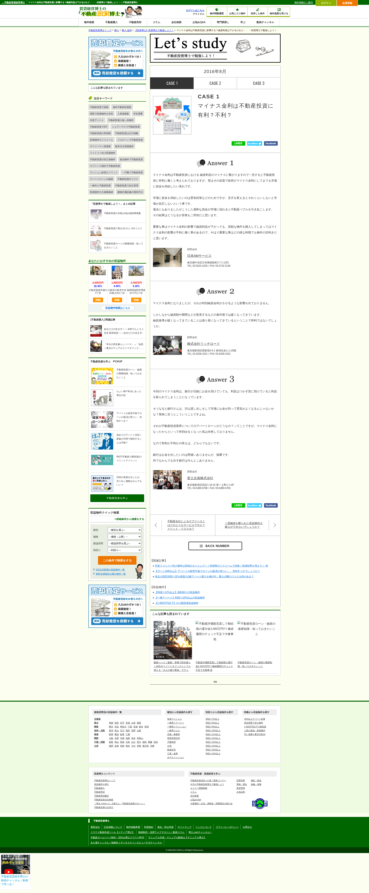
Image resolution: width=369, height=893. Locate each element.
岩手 (122, 723)
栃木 (141, 726)
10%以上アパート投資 (254, 719)
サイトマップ (184, 827)
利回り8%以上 (212, 723)
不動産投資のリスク (127, 179)
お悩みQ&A (199, 22)
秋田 (117, 723)
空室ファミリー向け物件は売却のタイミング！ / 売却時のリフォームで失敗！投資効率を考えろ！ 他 (211, 565)
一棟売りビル (173, 730)
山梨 (139, 730)
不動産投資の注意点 (103, 807)
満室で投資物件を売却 (101, 113)
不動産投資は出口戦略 (126, 133)
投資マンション (174, 719)
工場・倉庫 (172, 753)
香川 (139, 742)
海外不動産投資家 (122, 107)
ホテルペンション (175, 757)
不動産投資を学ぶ (117, 498)
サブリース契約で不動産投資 (105, 166)
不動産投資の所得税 (100, 133)
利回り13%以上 (213, 742)
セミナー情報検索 (198, 788)
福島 (139, 723)
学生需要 (138, 113)
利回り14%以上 (213, 746)
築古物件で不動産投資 (131, 159)
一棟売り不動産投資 (100, 185)
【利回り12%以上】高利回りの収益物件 (177, 592)
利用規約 (148, 827)
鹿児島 (145, 746)
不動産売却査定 (101, 796)
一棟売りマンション (176, 726)
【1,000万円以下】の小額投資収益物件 (177, 603)
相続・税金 (256, 780)
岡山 (117, 742)
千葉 (130, 726)
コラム (156, 22)
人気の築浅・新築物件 (254, 730)
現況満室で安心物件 (253, 723)
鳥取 (111, 742)
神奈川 (123, 726)
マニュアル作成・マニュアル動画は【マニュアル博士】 (177, 837)
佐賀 (117, 746)
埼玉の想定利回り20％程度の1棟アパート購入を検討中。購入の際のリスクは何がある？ (204, 576)
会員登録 (347, 3)
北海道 (97, 719)
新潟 (111, 730)
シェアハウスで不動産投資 (126, 126)
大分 (133, 746)
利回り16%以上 (213, 753)
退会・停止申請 (165, 827)
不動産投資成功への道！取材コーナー (208, 780)
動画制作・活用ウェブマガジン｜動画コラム (161, 832)
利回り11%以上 (213, 734)
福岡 (111, 746)
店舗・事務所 (173, 734)
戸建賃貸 (171, 742)
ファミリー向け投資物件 (102, 153)
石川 (122, 730)
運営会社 (95, 827)
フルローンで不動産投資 (130, 140)
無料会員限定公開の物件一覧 (111, 574)
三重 (128, 734)
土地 (169, 746)
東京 (111, 726)
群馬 (147, 726)
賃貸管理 (240, 788)
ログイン (326, 3)
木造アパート (97, 120)
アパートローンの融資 (101, 179)
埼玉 (117, 726)
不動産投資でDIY (99, 126)
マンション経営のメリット (104, 172)
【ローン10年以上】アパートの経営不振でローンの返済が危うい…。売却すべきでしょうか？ (207, 571)
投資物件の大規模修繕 (101, 192)
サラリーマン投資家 (100, 146)
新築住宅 (171, 750)
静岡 (111, 734)
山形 (133, 723)
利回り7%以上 (212, 719)
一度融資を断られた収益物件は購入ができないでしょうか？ (244, 525)
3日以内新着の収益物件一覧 (110, 569)
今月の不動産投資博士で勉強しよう (207, 784)
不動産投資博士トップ (104, 780)
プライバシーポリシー (227, 827)
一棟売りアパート (175, 723)
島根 (122, 742)
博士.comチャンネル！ (200, 832)
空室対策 (240, 780)
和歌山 (140, 738)
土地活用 (240, 792)
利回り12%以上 (213, 738)
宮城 (128, 723)
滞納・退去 (241, 784)
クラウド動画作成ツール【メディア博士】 (112, 832)
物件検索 (89, 22)
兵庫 (117, 738)
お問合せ (247, 827)
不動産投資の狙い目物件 (121, 120)
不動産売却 (135, 22)
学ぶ (242, 22)
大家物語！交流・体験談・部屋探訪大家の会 (211, 803)
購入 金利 (127, 30)
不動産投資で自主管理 (126, 185)
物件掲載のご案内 (303, 2)
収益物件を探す (101, 784)
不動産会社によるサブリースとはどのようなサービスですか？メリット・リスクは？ (186, 525)
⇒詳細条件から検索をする (129, 519)
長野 (133, 730)
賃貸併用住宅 (173, 738)
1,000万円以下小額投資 (255, 726)
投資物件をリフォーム (101, 140)
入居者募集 (123, 113)
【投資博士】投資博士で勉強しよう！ (154, 30)
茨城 (135, 726)
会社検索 (176, 22)
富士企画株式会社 (200, 478)
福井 (128, 730)
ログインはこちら (195, 10)
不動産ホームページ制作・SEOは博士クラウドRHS (117, 837)
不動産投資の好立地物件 (102, 159)
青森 (111, 723)
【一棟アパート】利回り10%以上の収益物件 (180, 597)
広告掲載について (113, 827)
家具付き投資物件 (124, 146)
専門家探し (223, 22)
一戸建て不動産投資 (132, 172)
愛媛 (150, 742)
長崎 (122, 746)
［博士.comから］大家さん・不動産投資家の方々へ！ (119, 803)
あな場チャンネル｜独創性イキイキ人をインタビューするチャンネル (126, 842)
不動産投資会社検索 (103, 799)
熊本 (128, 746)
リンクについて (203, 827)
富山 (117, 730)
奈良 (133, 738)
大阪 (111, 738)
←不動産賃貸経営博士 (13, 2)
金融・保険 (256, 784)
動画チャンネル (265, 22)
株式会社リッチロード (203, 344)
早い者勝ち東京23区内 (254, 734)
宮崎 (139, 746)
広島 (128, 742)
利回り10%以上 (213, 730)
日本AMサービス (199, 256)
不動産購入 (111, 22)
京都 (122, 738)
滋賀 (128, 738)
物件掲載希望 (133, 827)
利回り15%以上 (213, 750)
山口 (133, 742)
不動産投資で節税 (99, 107)
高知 (156, 742)
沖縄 (152, 746)
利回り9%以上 (212, 726)
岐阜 (122, 734)
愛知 (117, 734)
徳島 (144, 742)
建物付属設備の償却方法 (130, 192)
